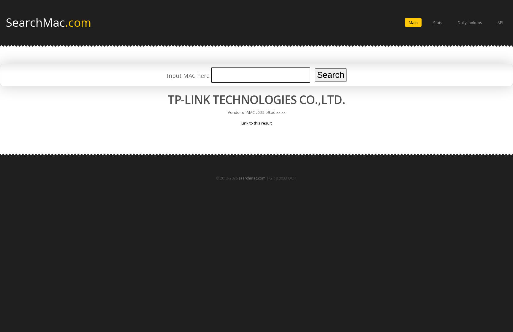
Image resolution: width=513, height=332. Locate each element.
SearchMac (48, 22)
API (500, 22)
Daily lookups (470, 22)
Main (413, 22)
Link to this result (256, 123)
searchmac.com (252, 178)
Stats (437, 22)
